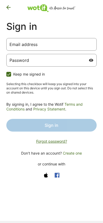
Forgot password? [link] (51, 141)
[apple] (46, 175)
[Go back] (8, 7)
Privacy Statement (49, 109)
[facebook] (57, 175)
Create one (72, 153)
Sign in (51, 125)
